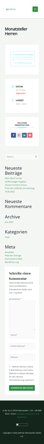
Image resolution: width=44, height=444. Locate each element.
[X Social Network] (18, 135)
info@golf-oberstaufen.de (27, 414)
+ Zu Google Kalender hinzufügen (22, 54)
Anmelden (9, 252)
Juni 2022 (9, 222)
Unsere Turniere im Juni (16, 185)
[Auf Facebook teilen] (13, 135)
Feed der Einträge (13, 255)
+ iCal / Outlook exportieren (22, 63)
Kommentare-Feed (13, 258)
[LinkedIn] (24, 135)
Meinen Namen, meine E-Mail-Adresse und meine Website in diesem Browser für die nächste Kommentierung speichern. (21, 373)
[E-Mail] (30, 135)
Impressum (22, 417)
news (7, 237)
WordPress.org (12, 262)
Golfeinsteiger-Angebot (15, 181)
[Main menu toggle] (35, 9)
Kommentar (15, 299)
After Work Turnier (13, 178)
